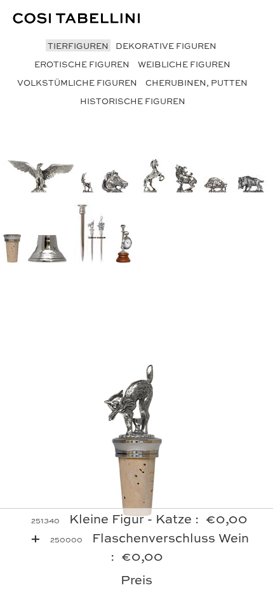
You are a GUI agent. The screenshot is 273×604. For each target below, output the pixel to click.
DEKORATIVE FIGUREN (166, 45)
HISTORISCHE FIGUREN (132, 101)
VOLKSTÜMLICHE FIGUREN (77, 82)
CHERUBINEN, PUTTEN (196, 82)
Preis (136, 579)
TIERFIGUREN (78, 45)
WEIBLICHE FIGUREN (184, 64)
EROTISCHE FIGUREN (82, 64)
